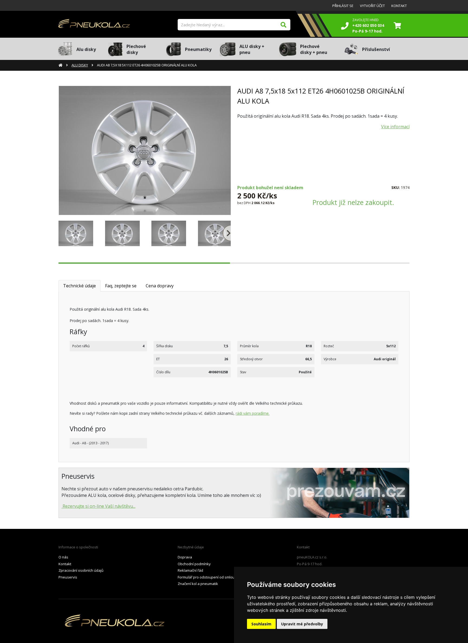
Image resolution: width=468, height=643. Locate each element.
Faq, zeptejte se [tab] (120, 286)
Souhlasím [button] (261, 623)
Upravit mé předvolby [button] (302, 623)
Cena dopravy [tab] (160, 286)
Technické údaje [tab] (79, 286)
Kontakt (399, 5)
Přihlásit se (342, 5)
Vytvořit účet (372, 5)
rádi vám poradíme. (252, 413)
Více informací (395, 127)
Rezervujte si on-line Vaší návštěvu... (98, 506)
